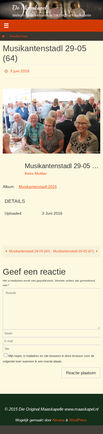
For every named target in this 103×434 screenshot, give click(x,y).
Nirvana (58, 419)
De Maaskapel (29, 8)
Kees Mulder (36, 172)
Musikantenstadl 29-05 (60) (29, 250)
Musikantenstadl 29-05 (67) (74, 250)
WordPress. (78, 419)
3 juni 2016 (19, 70)
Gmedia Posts (18, 36)
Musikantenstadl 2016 (38, 185)
